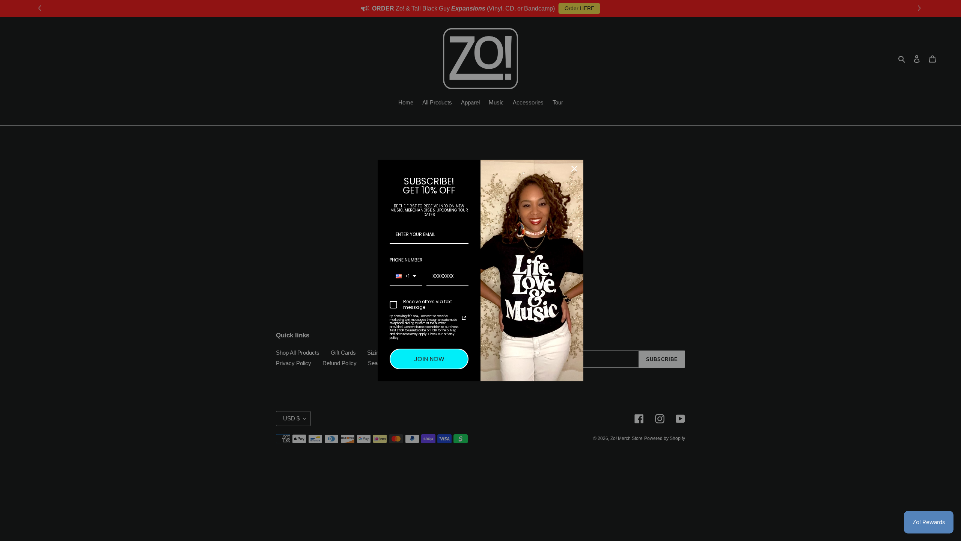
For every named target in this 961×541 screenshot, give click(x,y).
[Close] (574, 169)
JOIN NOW (429, 359)
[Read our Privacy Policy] (463, 317)
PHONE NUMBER (406, 260)
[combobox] (406, 276)
